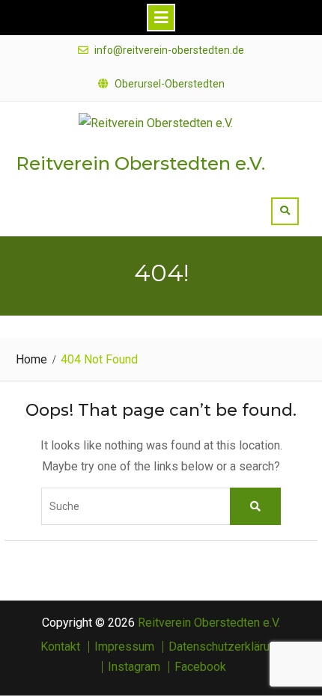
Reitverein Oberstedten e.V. (140, 163)
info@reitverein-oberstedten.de (169, 50)
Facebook (200, 667)
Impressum (124, 647)
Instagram (134, 667)
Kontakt (60, 647)
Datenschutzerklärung (225, 647)
